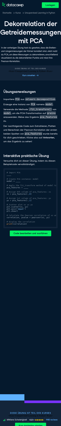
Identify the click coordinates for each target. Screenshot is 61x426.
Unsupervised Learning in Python (40, 13)
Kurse (18, 13)
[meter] (36, 420)
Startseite (7, 13)
